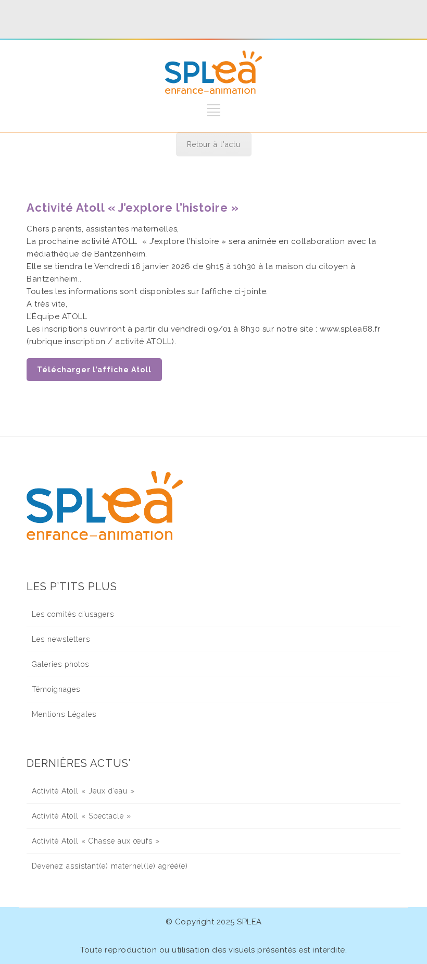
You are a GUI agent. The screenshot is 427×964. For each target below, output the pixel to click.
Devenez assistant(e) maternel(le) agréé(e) (110, 866)
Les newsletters (61, 639)
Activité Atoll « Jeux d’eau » (83, 791)
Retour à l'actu (214, 144)
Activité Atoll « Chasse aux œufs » (96, 841)
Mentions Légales (64, 714)
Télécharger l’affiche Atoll (94, 369)
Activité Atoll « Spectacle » (81, 816)
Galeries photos (60, 664)
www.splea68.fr (350, 329)
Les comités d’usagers (73, 614)
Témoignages (56, 689)
